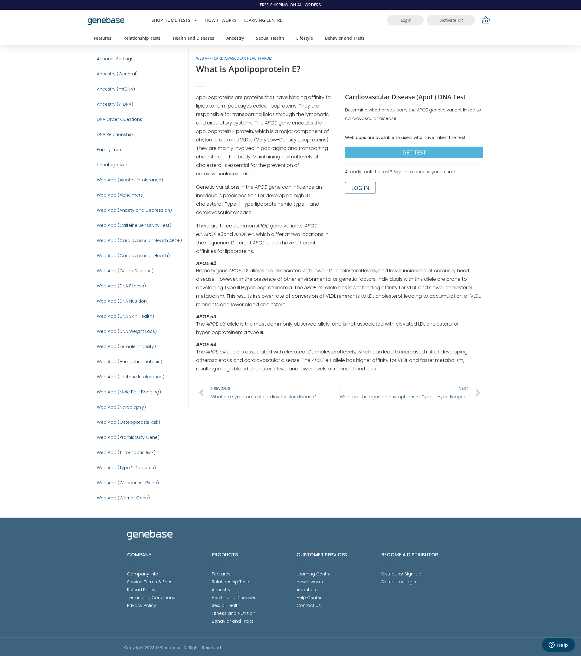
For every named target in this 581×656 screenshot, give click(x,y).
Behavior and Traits (345, 38)
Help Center (309, 598)
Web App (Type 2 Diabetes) (126, 468)
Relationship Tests (142, 38)
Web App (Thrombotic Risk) (126, 452)
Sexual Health (270, 38)
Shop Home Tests (171, 20)
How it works (221, 20)
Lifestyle (304, 38)
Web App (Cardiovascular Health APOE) (139, 240)
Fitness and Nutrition (233, 613)
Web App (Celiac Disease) (125, 271)
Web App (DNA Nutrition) (123, 301)
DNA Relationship (115, 134)
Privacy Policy (141, 605)
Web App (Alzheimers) (121, 195)
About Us (306, 590)
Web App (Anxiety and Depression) (134, 210)
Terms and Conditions (151, 598)
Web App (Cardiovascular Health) (133, 256)
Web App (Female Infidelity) (126, 346)
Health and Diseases (193, 38)
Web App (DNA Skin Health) (125, 316)
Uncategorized (113, 165)
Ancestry (235, 38)
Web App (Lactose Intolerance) (130, 377)
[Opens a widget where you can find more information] (558, 645)
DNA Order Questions (119, 119)
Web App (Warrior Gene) (123, 498)
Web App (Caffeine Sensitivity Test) (134, 225)
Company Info (142, 574)
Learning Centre (263, 20)
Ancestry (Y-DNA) (115, 104)
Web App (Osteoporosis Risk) (128, 422)
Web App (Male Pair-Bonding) (129, 392)
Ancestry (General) (117, 74)
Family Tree (109, 150)
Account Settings (115, 59)
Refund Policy (141, 590)
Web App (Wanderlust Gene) (128, 483)
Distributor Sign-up (401, 574)
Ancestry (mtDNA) (116, 89)
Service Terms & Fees (149, 582)
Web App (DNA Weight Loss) (127, 331)
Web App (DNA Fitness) (121, 286)
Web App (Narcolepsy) (121, 407)
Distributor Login (398, 582)
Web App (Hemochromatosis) (129, 362)
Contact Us (309, 605)
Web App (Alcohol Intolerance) (130, 180)
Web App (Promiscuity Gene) (128, 437)
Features (102, 38)
